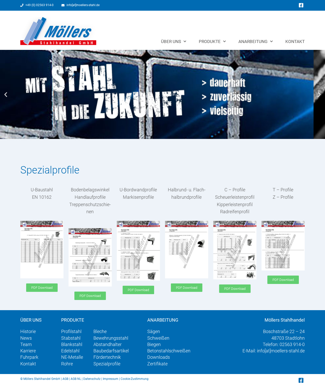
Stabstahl (70, 338)
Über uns (171, 41)
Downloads (158, 357)
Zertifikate (157, 363)
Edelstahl (70, 350)
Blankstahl (71, 344)
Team (26, 344)
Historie (28, 331)
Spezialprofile (106, 363)
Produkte (210, 41)
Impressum (110, 379)
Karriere (28, 350)
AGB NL (76, 379)
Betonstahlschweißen (168, 350)
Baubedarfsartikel (111, 350)
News (26, 338)
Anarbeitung (253, 41)
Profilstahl (71, 331)
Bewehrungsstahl (110, 338)
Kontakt (295, 41)
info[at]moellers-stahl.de (281, 350)
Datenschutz (92, 379)
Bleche (100, 331)
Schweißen (158, 338)
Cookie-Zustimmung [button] (135, 379)
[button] (6, 94)
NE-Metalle (72, 357)
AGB (65, 379)
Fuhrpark (29, 357)
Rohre (67, 363)
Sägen (153, 331)
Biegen (154, 344)
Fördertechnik (107, 357)
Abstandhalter (107, 344)
